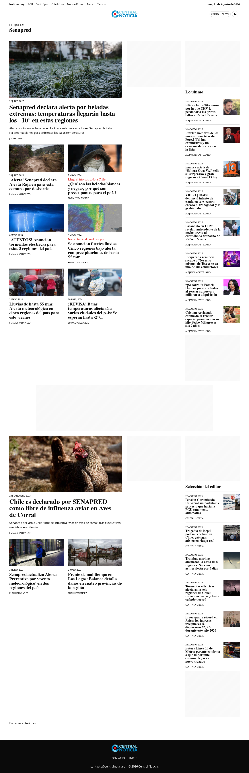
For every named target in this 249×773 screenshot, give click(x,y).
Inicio (133, 758)
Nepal (90, 4)
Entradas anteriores (22, 723)
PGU (30, 4)
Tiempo (101, 4)
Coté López (42, 4)
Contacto (118, 758)
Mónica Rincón (75, 4)
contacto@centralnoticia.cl (108, 766)
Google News (220, 14)
